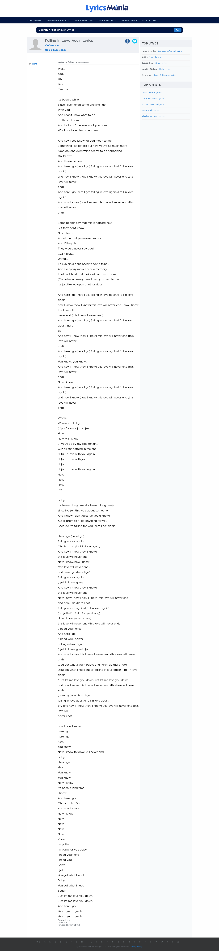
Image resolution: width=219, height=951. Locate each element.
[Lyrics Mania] (109, 8)
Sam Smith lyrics (151, 110)
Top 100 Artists (84, 20)
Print (34, 64)
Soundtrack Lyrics (58, 20)
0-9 (38, 942)
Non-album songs (56, 50)
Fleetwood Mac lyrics (153, 116)
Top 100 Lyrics (107, 20)
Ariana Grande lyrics (153, 105)
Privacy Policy (136, 946)
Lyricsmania (34, 20)
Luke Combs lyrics (152, 93)
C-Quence (52, 45)
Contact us (149, 20)
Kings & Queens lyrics (164, 75)
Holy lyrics (164, 69)
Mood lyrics (161, 63)
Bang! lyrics (154, 57)
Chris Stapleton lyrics (153, 99)
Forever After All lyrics (170, 51)
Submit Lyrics (129, 20)
